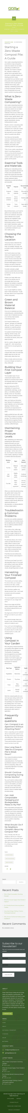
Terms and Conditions (14, 1106)
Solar (4, 1037)
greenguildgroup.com (10, 1053)
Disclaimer (10, 1098)
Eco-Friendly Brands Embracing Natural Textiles (14, 906)
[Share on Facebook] (6, 869)
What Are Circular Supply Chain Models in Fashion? (15, 900)
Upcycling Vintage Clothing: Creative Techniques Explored (13, 912)
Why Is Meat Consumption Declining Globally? (13, 895)
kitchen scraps (10, 858)
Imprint (19, 1098)
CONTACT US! (7, 1013)
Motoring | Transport (9, 1030)
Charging (5, 1033)
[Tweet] (9, 869)
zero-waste (9, 862)
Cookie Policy (14, 1102)
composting (9, 854)
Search (4, 879)
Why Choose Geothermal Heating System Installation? (14, 917)
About (4, 1026)
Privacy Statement (14, 1109)
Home (13, 27)
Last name (5, 965)
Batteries (5, 1041)
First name (5, 958)
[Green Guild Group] (14, 9)
